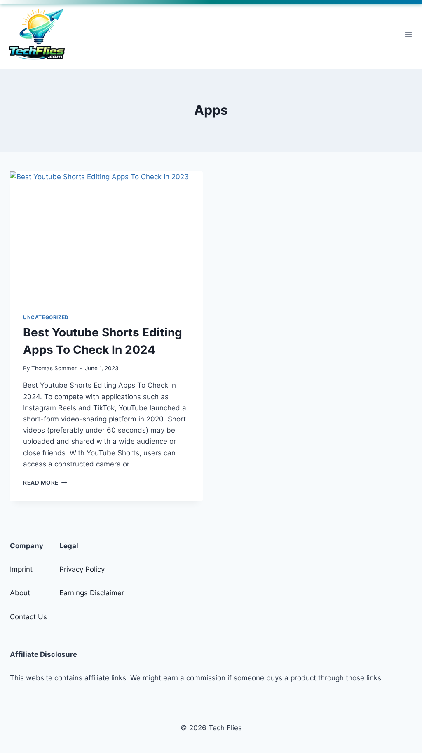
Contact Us (28, 617)
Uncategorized (46, 317)
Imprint (21, 569)
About (20, 593)
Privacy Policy (82, 569)
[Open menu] (408, 34)
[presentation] (106, 235)
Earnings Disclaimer (91, 593)
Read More (45, 482)
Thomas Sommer (54, 368)
